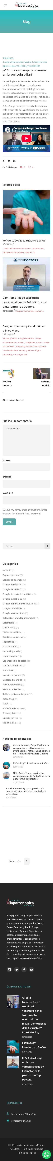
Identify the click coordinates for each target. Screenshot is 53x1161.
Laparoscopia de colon (14, 660)
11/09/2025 (7, 244)
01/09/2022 (8, 58)
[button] (46, 1154)
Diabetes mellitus (12, 632)
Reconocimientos (12, 689)
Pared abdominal (10, 350)
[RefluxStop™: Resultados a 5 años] (26, 212)
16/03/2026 (18, 757)
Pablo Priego (11, 167)
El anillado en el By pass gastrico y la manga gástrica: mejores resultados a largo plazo (26, 791)
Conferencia (9, 627)
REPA (5, 703)
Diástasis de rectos (13, 636)
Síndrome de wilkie (13, 708)
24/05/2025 (8, 334)
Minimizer (8, 670)
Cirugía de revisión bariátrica (18, 594)
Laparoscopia (38, 248)
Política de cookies (27, 1152)
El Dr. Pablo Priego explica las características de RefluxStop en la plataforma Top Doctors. (25, 302)
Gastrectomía (10, 646)
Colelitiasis (21, 66)
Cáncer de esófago (13, 579)
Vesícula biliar (33, 66)
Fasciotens (8, 641)
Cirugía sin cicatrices (14, 613)
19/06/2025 (11, 797)
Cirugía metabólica (13, 598)
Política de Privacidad (33, 1148)
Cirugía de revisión (12, 589)
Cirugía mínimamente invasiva (17, 62)
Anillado (7, 570)
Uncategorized (20, 354)
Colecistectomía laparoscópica (19, 617)
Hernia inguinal (11, 651)
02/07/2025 (8, 311)
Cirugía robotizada (33, 342)
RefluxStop (30, 252)
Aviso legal (15, 1148)
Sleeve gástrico (11, 713)
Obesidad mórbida (37, 346)
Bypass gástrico (10, 338)
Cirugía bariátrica (26, 338)
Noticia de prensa (12, 675)
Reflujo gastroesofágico (13, 252)
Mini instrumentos (12, 665)
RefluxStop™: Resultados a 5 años (24, 240)
